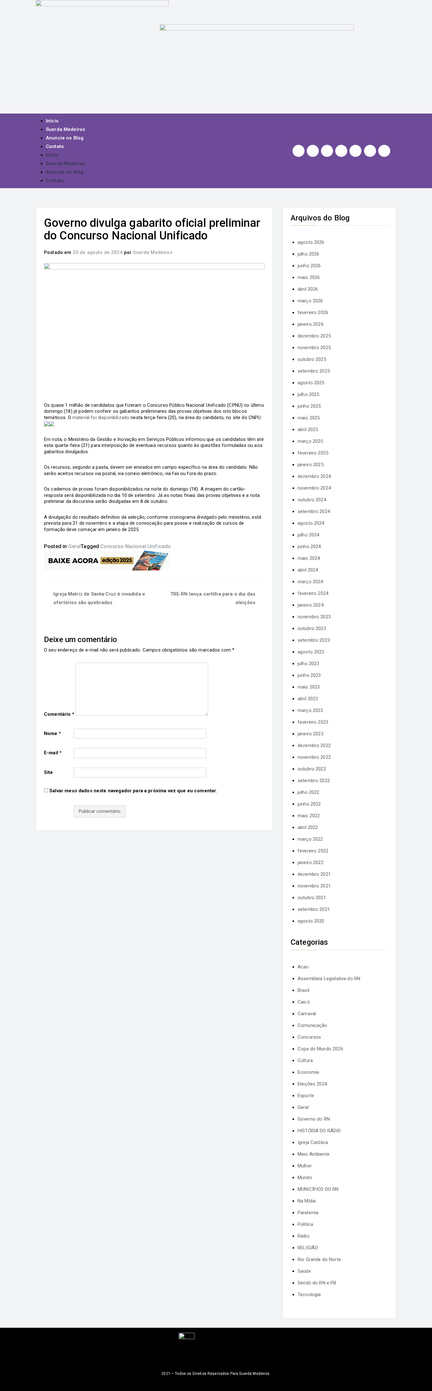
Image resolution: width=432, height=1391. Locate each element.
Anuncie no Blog (64, 138)
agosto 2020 (311, 921)
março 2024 (310, 581)
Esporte (306, 1095)
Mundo (305, 1177)
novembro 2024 (314, 488)
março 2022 (310, 839)
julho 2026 (308, 254)
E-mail (53, 753)
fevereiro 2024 (313, 593)
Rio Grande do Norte (319, 1259)
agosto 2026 (311, 242)
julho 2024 (308, 535)
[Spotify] (355, 151)
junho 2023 (309, 675)
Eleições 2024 (312, 1084)
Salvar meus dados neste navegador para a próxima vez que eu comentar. (133, 791)
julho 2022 (308, 792)
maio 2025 (309, 418)
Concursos (309, 1037)
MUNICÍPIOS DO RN (318, 1189)
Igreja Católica (313, 1142)
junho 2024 (309, 546)
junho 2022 (309, 804)
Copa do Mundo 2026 (320, 1049)
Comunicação (312, 1025)
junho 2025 (309, 406)
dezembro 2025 (314, 336)
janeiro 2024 (311, 605)
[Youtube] (341, 151)
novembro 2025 (314, 347)
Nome (52, 733)
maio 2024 (309, 558)
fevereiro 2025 (313, 453)
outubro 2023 (312, 628)
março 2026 (310, 301)
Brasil (303, 990)
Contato (55, 146)
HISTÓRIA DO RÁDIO (319, 1131)
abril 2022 (308, 827)
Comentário (59, 714)
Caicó (304, 1002)
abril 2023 (308, 699)
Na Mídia (307, 1201)
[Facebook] (313, 151)
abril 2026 (308, 289)
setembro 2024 (314, 511)
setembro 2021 (314, 909)
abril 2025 (308, 429)
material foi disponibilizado (100, 417)
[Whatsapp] (370, 151)
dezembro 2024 (314, 476)
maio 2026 (309, 277)
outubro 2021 (312, 897)
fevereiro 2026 (313, 312)
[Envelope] (384, 151)
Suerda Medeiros (65, 129)
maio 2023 (309, 687)
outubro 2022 (312, 769)
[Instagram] (299, 151)
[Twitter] (327, 151)
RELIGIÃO (308, 1248)
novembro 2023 (314, 617)
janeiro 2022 (311, 862)
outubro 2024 (312, 500)
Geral (74, 546)
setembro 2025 (314, 371)
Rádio (304, 1236)
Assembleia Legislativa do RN (329, 978)
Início (52, 121)
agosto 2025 (311, 383)
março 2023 (310, 710)
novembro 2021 (314, 886)
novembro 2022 (314, 757)
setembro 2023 (314, 640)
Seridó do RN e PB (317, 1283)
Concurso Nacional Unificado (135, 546)
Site (48, 772)
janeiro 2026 (311, 324)
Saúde (304, 1271)
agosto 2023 (311, 652)
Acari (303, 967)
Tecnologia (309, 1294)
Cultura (305, 1060)
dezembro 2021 (314, 874)
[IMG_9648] (107, 560)
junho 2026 (309, 266)
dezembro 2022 (314, 745)
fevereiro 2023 (313, 722)
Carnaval (307, 1014)
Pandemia (308, 1212)
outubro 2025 (312, 359)
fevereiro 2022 (313, 851)
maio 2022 (309, 816)
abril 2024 (308, 570)
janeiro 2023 (311, 734)
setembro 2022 (314, 780)
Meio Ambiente (314, 1154)
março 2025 (310, 441)
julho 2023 (308, 663)
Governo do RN (314, 1119)
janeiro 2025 (311, 464)
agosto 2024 (311, 523)
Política (305, 1224)
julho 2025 (308, 394)
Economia (308, 1072)
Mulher (305, 1166)
